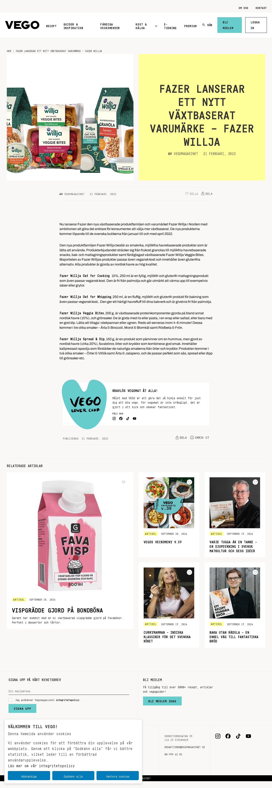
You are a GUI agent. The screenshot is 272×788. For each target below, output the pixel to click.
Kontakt (261, 7)
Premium (190, 25)
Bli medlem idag (162, 700)
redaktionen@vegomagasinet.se (184, 746)
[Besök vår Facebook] (228, 736)
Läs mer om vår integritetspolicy (41, 764)
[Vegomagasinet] (22, 25)
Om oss (243, 7)
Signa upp (22, 707)
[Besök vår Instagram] (217, 736)
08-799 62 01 (173, 753)
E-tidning (170, 25)
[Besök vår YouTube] (248, 736)
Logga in (255, 24)
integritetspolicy (67, 699)
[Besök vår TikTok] (238, 736)
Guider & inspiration (73, 25)
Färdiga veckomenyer (110, 25)
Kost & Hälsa (141, 25)
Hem (9, 50)
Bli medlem (228, 24)
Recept (51, 25)
